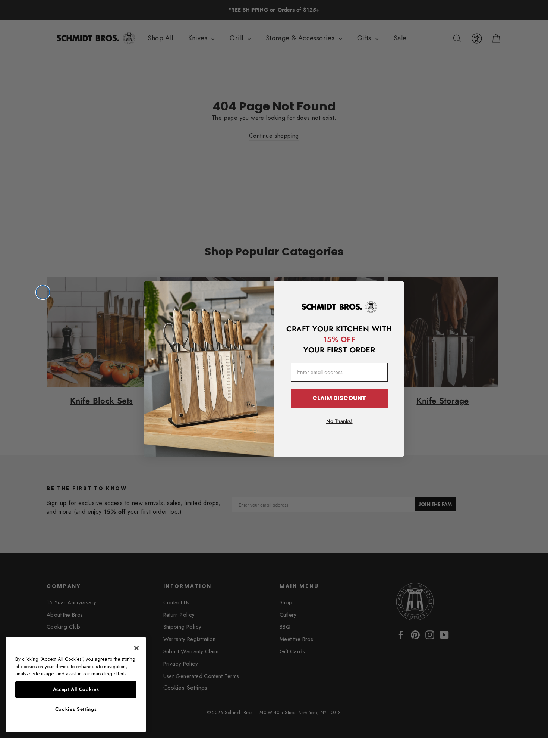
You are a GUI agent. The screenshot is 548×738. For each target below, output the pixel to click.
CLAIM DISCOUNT (339, 398)
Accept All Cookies (76, 689)
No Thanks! (339, 421)
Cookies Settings (76, 709)
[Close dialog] (43, 292)
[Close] (136, 648)
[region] (76, 684)
